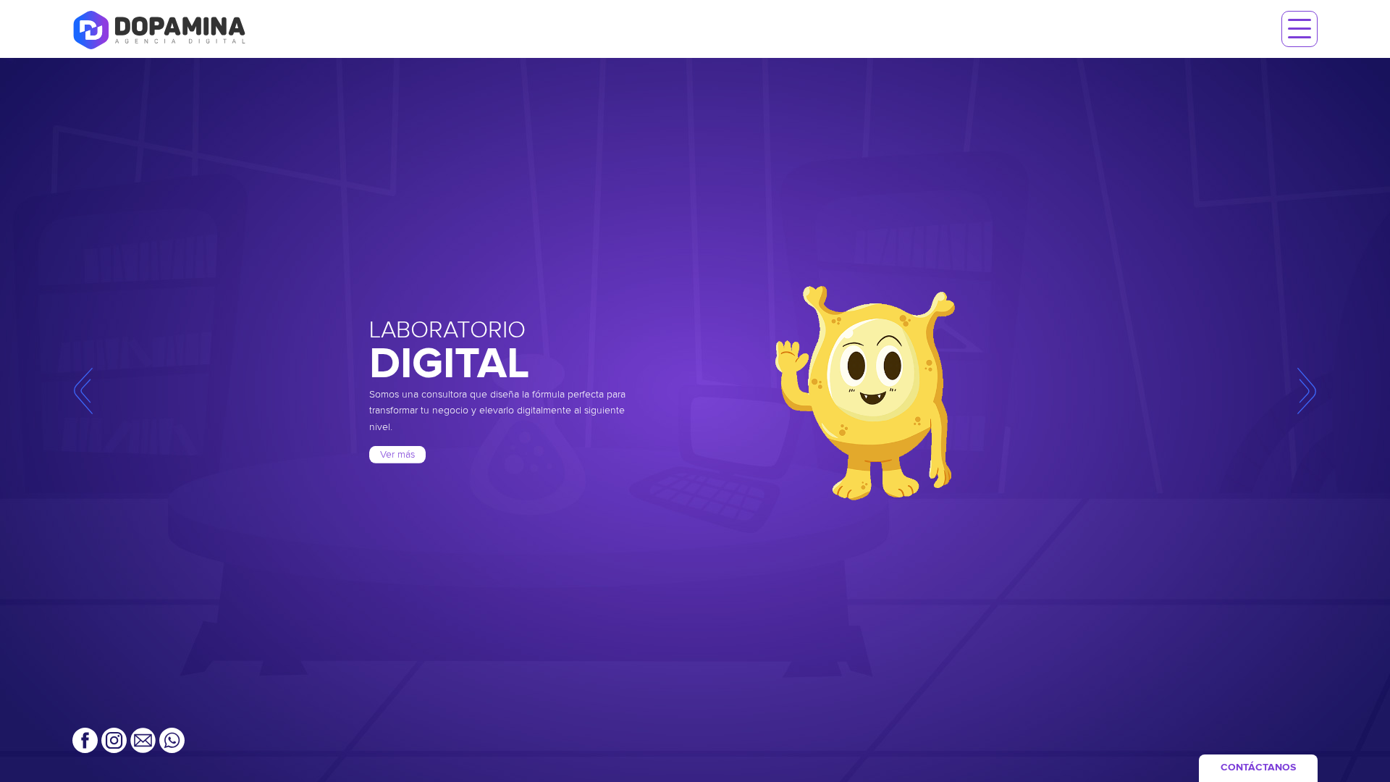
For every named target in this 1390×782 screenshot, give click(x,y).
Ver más (397, 455)
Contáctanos (1258, 767)
